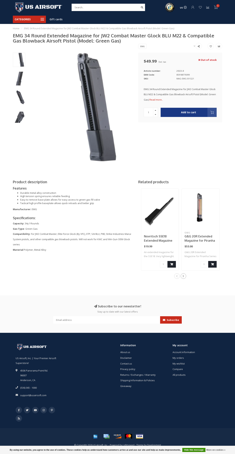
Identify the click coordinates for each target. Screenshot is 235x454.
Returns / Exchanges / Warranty (138, 374)
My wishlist (179, 363)
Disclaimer (126, 358)
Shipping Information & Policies (137, 380)
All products (179, 374)
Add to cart (188, 112)
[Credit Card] (106, 436)
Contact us (126, 363)
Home (16, 28)
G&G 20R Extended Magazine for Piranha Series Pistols (200, 240)
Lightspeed (128, 445)
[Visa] (139, 436)
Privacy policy (127, 369)
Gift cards (56, 19)
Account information (184, 352)
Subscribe (172, 320)
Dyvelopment (154, 445)
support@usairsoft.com (33, 395)
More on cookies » (215, 450)
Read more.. (156, 99)
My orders (178, 358)
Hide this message (194, 450)
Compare (178, 369)
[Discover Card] (117, 436)
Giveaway (125, 386)
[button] (177, 276)
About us (125, 352)
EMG (142, 46)
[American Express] (95, 436)
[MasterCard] (128, 436)
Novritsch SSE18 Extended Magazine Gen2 (158, 240)
